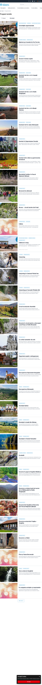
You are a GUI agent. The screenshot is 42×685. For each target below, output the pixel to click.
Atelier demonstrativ (22, 23)
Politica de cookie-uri (36, 678)
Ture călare (28, 221)
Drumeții (20, 436)
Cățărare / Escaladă (22, 39)
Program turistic (30, 39)
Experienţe (29, 23)
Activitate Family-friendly (36, 23)
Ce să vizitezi (34, 8)
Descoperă (3, 8)
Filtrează (4, 18)
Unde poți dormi (11, 8)
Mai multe (21, 600)
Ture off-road (28, 89)
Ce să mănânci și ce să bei (23, 8)
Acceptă (29, 681)
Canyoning (21, 254)
